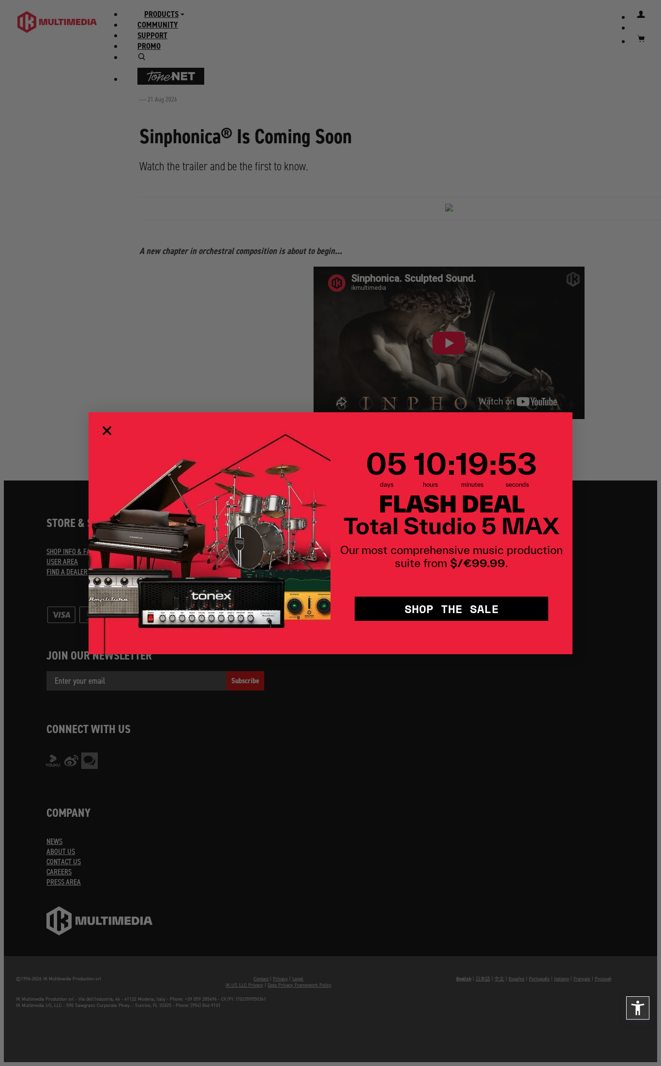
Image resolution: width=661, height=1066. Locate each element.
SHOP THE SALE (452, 608)
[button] (637, 1008)
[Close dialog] (107, 430)
